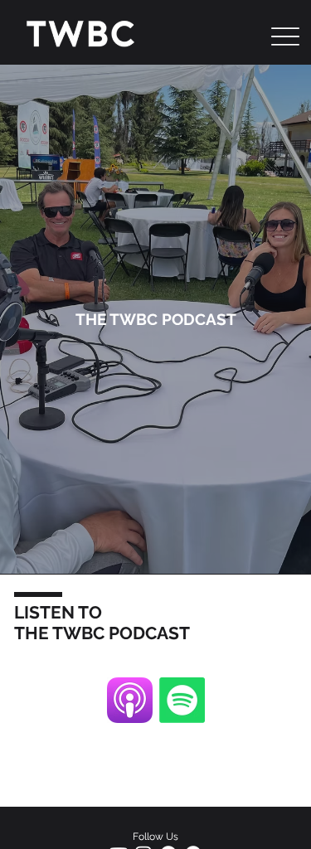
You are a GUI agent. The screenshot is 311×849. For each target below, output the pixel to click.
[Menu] (286, 36)
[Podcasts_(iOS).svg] (130, 700)
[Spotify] (182, 700)
